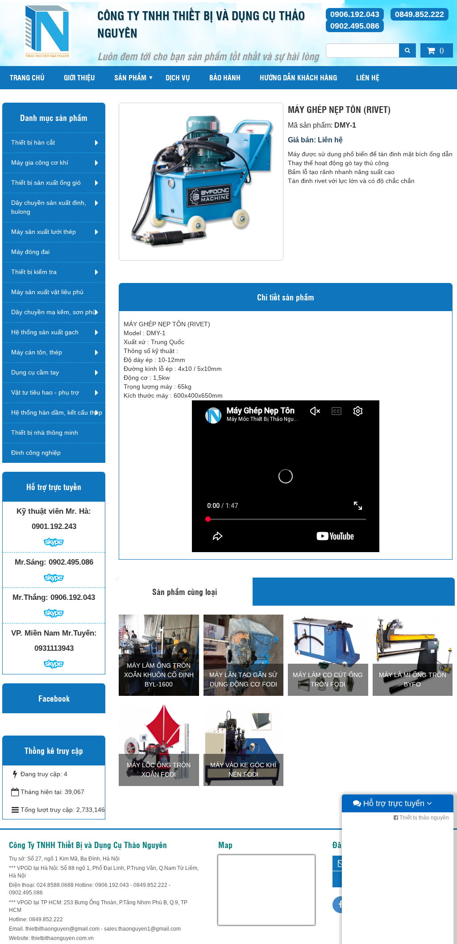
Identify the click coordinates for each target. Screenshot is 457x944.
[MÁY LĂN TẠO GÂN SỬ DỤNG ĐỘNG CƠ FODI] (244, 654)
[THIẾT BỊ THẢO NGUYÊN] (47, 30)
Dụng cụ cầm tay (35, 372)
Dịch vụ (178, 77)
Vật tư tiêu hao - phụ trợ (45, 392)
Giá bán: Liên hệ (315, 140)
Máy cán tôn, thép (36, 352)
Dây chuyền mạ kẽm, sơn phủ (53, 312)
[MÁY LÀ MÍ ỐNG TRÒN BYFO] (413, 654)
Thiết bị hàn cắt (33, 142)
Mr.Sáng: (30, 562)
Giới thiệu (79, 77)
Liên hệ (367, 77)
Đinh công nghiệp (36, 452)
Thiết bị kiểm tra (34, 271)
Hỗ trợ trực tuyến (394, 803)
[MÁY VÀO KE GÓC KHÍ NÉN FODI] (244, 745)
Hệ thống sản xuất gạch (45, 332)
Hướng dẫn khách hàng (298, 77)
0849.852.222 (419, 14)
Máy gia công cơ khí (39, 162)
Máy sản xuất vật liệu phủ (47, 291)
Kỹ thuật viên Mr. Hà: (54, 511)
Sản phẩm (130, 77)
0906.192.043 (354, 14)
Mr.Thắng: (30, 597)
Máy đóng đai (30, 251)
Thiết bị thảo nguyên (423, 818)
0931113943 (54, 648)
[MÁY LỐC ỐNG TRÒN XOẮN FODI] (159, 745)
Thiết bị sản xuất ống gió (46, 182)
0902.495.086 (354, 25)
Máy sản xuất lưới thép (43, 231)
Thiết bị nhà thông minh (44, 432)
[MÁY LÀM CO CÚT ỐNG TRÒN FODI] (328, 654)
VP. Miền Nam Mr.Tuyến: (54, 633)
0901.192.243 (54, 526)
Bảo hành (225, 77)
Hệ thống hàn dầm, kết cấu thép (56, 412)
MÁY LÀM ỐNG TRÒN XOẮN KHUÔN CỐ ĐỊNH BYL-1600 (159, 675)
